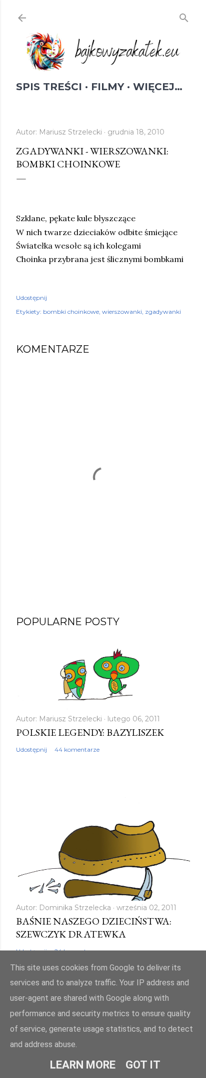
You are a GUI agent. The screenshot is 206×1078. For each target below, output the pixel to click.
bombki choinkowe (71, 311)
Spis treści (49, 87)
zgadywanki (163, 311)
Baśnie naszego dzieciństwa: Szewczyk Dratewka (94, 928)
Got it (143, 1065)
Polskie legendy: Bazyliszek (90, 732)
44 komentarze (77, 749)
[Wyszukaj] (184, 16)
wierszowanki (122, 311)
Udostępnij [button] (31, 297)
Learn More (83, 1065)
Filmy (107, 87)
